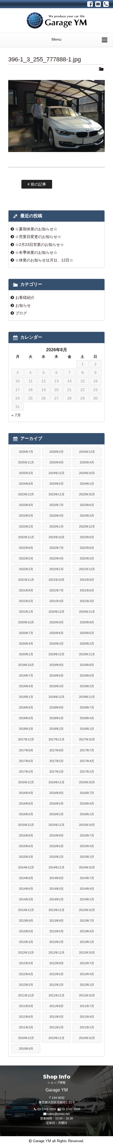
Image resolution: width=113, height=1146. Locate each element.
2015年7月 (87, 835)
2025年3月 (26, 473)
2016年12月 (26, 782)
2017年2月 (56, 771)
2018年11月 (87, 696)
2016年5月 (56, 803)
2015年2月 (56, 856)
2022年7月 (56, 547)
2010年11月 (56, 1038)
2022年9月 (87, 537)
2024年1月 (87, 483)
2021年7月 (56, 590)
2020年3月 (56, 643)
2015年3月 (26, 856)
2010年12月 (26, 1038)
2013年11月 (56, 910)
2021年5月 (26, 601)
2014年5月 (56, 888)
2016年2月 (56, 814)
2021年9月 (87, 579)
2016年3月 (26, 814)
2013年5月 (56, 931)
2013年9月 (26, 920)
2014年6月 (26, 888)
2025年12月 (87, 451)
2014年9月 (26, 878)
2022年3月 (87, 558)
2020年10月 (26, 622)
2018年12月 (56, 696)
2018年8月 (56, 707)
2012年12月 (26, 952)
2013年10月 (87, 910)
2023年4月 (56, 515)
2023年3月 (87, 515)
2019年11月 (87, 654)
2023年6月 (87, 505)
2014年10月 (87, 867)
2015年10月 (87, 824)
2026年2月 (56, 451)
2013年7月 (87, 920)
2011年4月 (87, 1016)
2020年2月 (87, 643)
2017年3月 (26, 771)
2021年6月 (87, 590)
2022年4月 (56, 558)
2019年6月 (56, 675)
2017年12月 (26, 739)
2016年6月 (26, 803)
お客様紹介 (25, 297)
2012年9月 (26, 963)
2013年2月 (56, 941)
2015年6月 (26, 846)
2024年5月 (56, 483)
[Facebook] (90, 4)
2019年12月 (56, 654)
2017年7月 (87, 750)
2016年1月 (87, 814)
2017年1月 (87, 771)
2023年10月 (87, 494)
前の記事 (38, 184)
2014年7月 (87, 878)
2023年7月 (56, 505)
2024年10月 (87, 473)
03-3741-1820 (70, 1109)
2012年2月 (56, 984)
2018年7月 (87, 707)
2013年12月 (26, 910)
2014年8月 (56, 878)
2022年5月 (26, 558)
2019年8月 (87, 664)
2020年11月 (87, 611)
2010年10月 (87, 1038)
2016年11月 (56, 782)
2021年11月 (26, 579)
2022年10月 (56, 537)
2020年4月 (26, 643)
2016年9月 (26, 792)
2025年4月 (87, 462)
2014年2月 (56, 899)
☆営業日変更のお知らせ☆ (38, 236)
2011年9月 (26, 1006)
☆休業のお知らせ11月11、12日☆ (44, 260)
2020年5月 (87, 633)
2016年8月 (56, 792)
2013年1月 (87, 941)
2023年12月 (26, 494)
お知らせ (23, 305)
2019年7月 (26, 675)
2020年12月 (56, 611)
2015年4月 (87, 846)
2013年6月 (26, 931)
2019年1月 (26, 696)
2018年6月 (26, 718)
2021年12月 (87, 569)
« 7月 (16, 415)
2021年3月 (87, 601)
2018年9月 (26, 707)
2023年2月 (26, 526)
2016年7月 (87, 792)
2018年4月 (87, 718)
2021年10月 (56, 579)
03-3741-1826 (46, 1109)
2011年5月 (56, 1016)
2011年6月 (26, 1016)
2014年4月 (87, 888)
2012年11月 (56, 952)
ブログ (21, 313)
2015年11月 (56, 824)
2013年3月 (26, 941)
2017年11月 (56, 739)
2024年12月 (56, 473)
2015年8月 (56, 835)
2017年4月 (87, 761)
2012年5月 (56, 974)
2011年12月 (26, 995)
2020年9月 (56, 622)
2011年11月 (56, 995)
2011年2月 (56, 1027)
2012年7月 (87, 963)
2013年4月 (87, 931)
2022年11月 (26, 537)
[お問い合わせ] (98, 4)
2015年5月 (56, 846)
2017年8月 (56, 750)
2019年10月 (26, 664)
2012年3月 (26, 984)
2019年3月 (56, 686)
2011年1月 (87, 1027)
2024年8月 (26, 483)
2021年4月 (56, 601)
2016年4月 (87, 803)
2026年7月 (26, 451)
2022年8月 (26, 547)
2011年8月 (56, 1006)
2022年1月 (56, 569)
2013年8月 (56, 920)
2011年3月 (26, 1027)
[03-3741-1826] (106, 4)
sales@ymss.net (58, 1113)
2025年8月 (56, 462)
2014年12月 (26, 867)
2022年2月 (26, 569)
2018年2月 (56, 728)
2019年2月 (87, 686)
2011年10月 (87, 995)
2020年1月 (26, 654)
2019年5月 (87, 675)
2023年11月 (56, 494)
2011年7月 (87, 1006)
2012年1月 (87, 984)
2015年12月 (26, 824)
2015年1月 (87, 856)
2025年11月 (26, 462)
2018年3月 (26, 728)
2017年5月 (56, 761)
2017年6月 (26, 761)
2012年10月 (87, 952)
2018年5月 (56, 718)
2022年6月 (87, 547)
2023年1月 (56, 526)
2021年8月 (26, 590)
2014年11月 (56, 867)
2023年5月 (26, 515)
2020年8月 (87, 622)
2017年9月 (26, 750)
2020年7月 (26, 633)
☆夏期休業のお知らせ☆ (36, 229)
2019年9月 (56, 664)
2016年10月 (87, 782)
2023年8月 (26, 505)
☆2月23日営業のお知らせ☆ (39, 244)
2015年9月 (26, 835)
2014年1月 (87, 899)
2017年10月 (87, 739)
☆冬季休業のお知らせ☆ (36, 252)
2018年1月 (87, 728)
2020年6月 (56, 633)
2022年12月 (87, 526)
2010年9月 (26, 1048)
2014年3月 (26, 899)
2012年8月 (56, 963)
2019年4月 (26, 686)
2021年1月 (26, 611)
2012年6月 (26, 974)
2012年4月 (87, 974)
